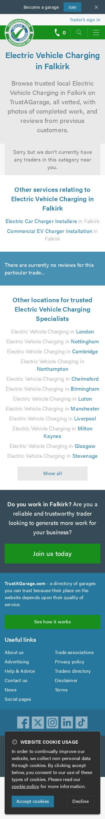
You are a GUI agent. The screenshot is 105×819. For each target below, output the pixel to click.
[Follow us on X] (38, 723)
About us (14, 652)
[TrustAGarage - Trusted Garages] (19, 28)
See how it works (52, 621)
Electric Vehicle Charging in (52, 331)
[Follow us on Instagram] (52, 723)
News (11, 689)
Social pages (18, 698)
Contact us (16, 680)
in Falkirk (52, 221)
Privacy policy (69, 661)
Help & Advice (20, 670)
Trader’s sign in (85, 19)
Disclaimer (66, 680)
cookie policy (25, 786)
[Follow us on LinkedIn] (67, 723)
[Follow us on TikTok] (82, 723)
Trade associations (74, 652)
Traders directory (73, 670)
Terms (61, 689)
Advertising (17, 661)
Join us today (52, 553)
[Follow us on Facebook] (23, 723)
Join (70, 7)
